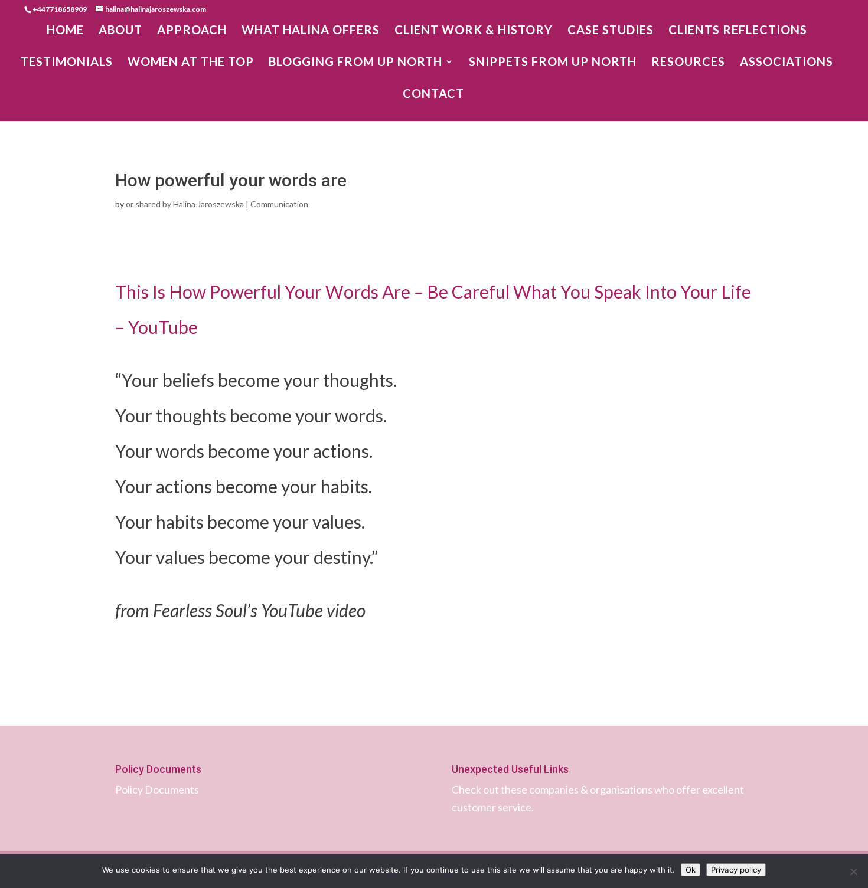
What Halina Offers (311, 31)
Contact (433, 94)
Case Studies (610, 31)
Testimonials (67, 62)
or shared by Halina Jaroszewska (185, 204)
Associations (786, 62)
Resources (688, 62)
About (120, 31)
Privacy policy (736, 869)
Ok (691, 869)
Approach (192, 31)
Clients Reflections (737, 31)
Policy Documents (157, 789)
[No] (853, 871)
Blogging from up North (355, 62)
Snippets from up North (553, 62)
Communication (279, 204)
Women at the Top (191, 62)
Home (65, 31)
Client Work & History (473, 31)
